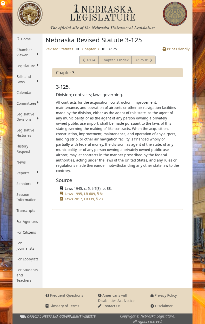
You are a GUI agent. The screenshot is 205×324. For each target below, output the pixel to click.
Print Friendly (178, 49)
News (21, 162)
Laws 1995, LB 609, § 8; (84, 193)
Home (25, 39)
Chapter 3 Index (115, 60)
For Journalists (25, 246)
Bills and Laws (23, 79)
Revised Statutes (59, 49)
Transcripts (25, 210)
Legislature (25, 65)
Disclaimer (163, 305)
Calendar (24, 92)
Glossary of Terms (63, 305)
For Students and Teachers (27, 275)
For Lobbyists (27, 259)
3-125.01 (142, 60)
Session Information (26, 197)
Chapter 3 (90, 49)
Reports (23, 173)
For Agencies (27, 221)
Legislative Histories (25, 133)
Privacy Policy (165, 295)
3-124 (91, 60)
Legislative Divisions (25, 117)
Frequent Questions (66, 295)
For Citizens (26, 232)
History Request (23, 149)
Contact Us (111, 305)
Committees (26, 103)
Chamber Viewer (24, 52)
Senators (23, 183)
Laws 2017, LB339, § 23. (84, 199)
